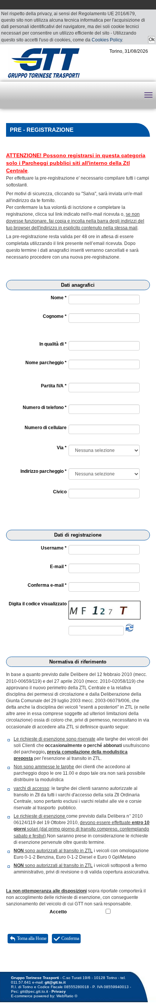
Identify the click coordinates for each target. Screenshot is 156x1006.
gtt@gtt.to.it (55, 982)
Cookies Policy (107, 40)
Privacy (58, 991)
